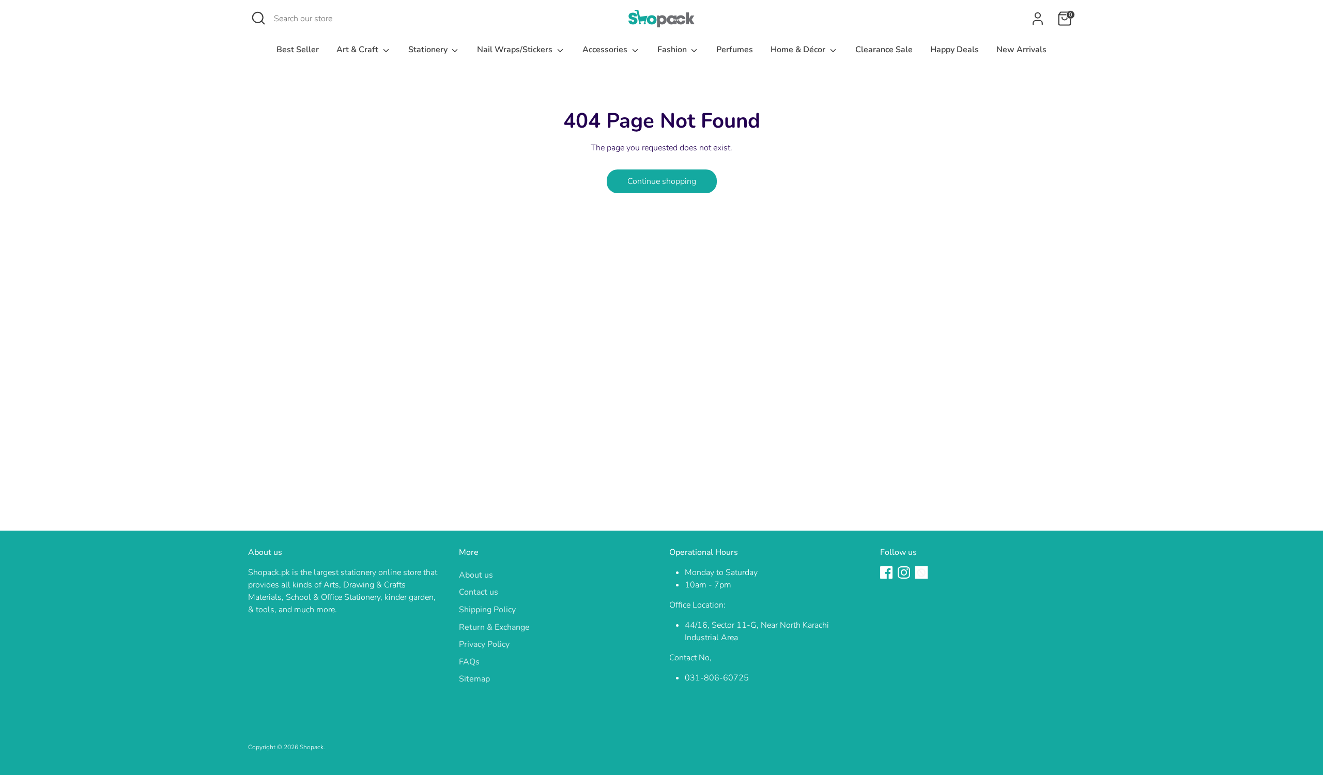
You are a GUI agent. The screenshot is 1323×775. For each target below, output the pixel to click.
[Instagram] (904, 572)
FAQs (469, 662)
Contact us (478, 592)
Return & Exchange (494, 627)
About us (476, 575)
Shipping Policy (487, 609)
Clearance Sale (884, 49)
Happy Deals (954, 49)
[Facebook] (886, 572)
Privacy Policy (484, 644)
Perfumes (734, 49)
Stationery (429, 49)
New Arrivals (1021, 49)
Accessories (605, 49)
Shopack (312, 747)
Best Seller (297, 49)
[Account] (1037, 18)
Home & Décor (799, 49)
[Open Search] (258, 18)
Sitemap (474, 679)
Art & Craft (358, 49)
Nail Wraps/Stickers (516, 49)
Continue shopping (661, 181)
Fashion (673, 49)
